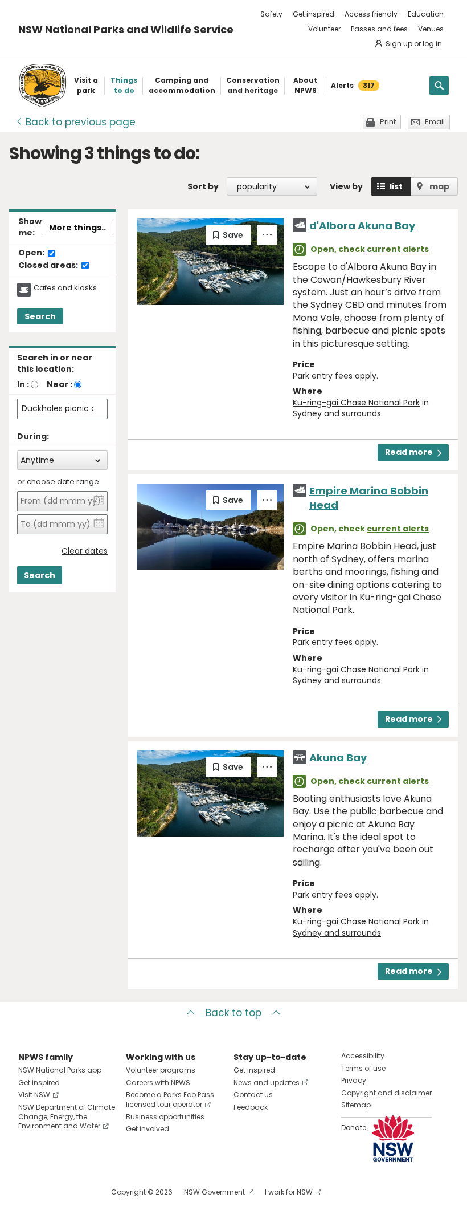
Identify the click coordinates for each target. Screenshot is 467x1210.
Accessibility (362, 1056)
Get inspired (313, 14)
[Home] (42, 85)
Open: (32, 253)
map (439, 186)
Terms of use (363, 1068)
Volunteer (324, 29)
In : (23, 384)
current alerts (398, 249)
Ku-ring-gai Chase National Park (356, 402)
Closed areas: (49, 266)
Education (426, 14)
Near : (59, 384)
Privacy (353, 1080)
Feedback (250, 1107)
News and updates (266, 1082)
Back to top (233, 1013)
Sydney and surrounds (337, 413)
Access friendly (371, 14)
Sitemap (356, 1105)
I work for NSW (289, 1192)
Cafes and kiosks (65, 288)
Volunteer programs (160, 1070)
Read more (409, 452)
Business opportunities (165, 1117)
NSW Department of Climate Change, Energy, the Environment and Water (66, 1116)
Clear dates (85, 551)
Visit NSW (34, 1094)
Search (40, 316)
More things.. (77, 227)
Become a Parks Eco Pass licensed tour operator (170, 1099)
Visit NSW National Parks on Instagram (53, 1192)
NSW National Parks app (59, 1070)
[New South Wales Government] (393, 1138)
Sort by (203, 186)
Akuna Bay (338, 757)
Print (388, 121)
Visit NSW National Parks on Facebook (28, 1192)
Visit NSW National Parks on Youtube (77, 1192)
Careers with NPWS (158, 1082)
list (396, 186)
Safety (271, 14)
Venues (431, 29)
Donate (353, 1127)
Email (435, 121)
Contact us (253, 1094)
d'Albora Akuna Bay (362, 225)
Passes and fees (379, 29)
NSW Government (214, 1192)
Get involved (147, 1129)
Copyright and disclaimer (386, 1093)
